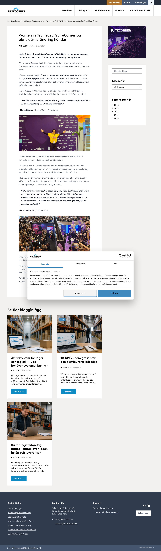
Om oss (118, 10)
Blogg (127, 2)
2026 (116, 118)
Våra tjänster (101, 10)
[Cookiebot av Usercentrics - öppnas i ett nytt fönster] (120, 256)
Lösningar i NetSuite (17, 517)
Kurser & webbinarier (140, 10)
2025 (116, 115)
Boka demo (114, 2)
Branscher (27, 370)
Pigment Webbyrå (145, 548)
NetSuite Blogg (14, 508)
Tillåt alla (114, 293)
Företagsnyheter (38, 21)
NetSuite (66, 10)
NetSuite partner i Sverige (19, 512)
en (150, 2)
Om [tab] (115, 264)
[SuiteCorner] (16, 10)
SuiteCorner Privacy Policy (19, 525)
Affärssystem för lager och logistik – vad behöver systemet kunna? (29, 361)
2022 (116, 105)
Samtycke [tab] (45, 264)
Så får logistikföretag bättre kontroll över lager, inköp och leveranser (29, 448)
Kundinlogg (140, 2)
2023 (116, 108)
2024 (116, 111)
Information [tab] (80, 264)
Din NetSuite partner (15, 21)
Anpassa (79, 293)
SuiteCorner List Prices (18, 534)
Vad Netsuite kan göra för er (20, 521)
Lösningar (82, 10)
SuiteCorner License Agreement (22, 529)
